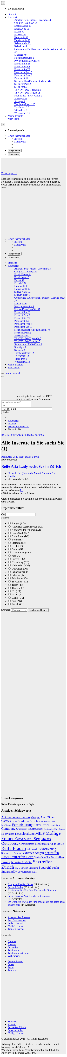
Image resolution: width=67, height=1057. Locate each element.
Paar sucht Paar (23, 75)
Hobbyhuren (7, 833)
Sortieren (6, 609)
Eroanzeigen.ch (9, 173)
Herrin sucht (22, 40)
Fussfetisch (55, 825)
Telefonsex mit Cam (18, 953)
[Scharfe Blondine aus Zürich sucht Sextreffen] (33, 393)
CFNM (14, 821)
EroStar (12, 476)
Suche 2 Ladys (15, 887)
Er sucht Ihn (22, 63)
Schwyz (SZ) (18, 575)
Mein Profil (14, 118)
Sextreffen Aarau (11, 853)
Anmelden (14, 154)
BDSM (26, 817)
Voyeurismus (24, 871)
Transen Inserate (16, 929)
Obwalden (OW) (20, 568)
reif (62, 844)
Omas (11, 964)
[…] (22, 490)
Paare (10, 967)
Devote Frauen (15, 961)
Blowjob (35, 817)
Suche (6, 412)
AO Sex (6, 817)
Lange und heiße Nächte (20, 884)
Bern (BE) (16, 539)
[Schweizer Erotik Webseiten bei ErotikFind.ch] (33, 1016)
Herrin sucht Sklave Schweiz (54, 829)
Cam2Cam (48, 817)
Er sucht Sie (22, 69)
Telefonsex (13, 950)
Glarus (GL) (17, 549)
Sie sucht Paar (22, 84)
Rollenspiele (32, 849)
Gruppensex (21, 829)
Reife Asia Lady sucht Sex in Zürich (31, 466)
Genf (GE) (17, 546)
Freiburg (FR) (18, 542)
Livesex (12, 944)
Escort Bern (35, 821)
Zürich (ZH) (17, 604)
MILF (40, 833)
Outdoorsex (11, 843)
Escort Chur (45, 821)
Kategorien (13, 17)
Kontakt (12, 1024)
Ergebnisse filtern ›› (38, 610)
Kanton (5, 517)
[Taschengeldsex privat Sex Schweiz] (12, 393)
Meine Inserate (15, 116)
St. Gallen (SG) (19, 581)
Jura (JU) (16, 555)
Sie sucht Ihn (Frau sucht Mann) (32, 81)
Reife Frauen (13, 848)
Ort (3, 514)
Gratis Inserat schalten (19, 135)
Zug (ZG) (16, 601)
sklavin (17, 868)
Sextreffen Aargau (32, 853)
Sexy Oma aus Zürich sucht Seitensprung (29, 896)
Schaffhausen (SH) (21, 572)
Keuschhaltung (25, 833)
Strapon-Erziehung (29, 868)
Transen (12, 970)
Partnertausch (42, 843)
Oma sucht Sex (27, 838)
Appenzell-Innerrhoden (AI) (26, 529)
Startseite (12, 14)
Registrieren (14, 150)
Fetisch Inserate (16, 923)
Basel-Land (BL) (20, 536)
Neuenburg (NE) (20, 562)
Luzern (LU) (18, 559)
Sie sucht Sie (21, 86)
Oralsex (46, 839)
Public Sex (54, 843)
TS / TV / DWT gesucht (27, 89)
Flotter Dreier (41, 824)
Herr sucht (21, 37)
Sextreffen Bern (21, 857)
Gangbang (8, 828)
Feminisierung (22, 825)
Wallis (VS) (17, 597)
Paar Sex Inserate (17, 920)
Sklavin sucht (22, 46)
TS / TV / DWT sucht (27, 92)
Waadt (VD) (17, 594)
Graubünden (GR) (21, 552)
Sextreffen (13, 947)
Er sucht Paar (22, 66)
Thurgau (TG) (18, 588)
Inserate (18, 138)
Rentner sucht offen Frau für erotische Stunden (32, 890)
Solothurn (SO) (19, 578)
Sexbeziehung (47, 849)
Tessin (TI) (17, 584)
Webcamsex (14, 956)
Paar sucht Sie (23, 78)
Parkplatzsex (27, 843)
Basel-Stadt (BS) (20, 533)
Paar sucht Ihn (23, 72)
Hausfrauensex (35, 828)
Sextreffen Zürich (17, 1027)
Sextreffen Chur (42, 857)
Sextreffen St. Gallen (21, 862)
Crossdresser (23, 821)
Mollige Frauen (16, 926)
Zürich (34, 872)
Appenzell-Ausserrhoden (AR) (27, 526)
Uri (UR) (16, 591)
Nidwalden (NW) (20, 565)
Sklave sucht (22, 43)
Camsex (6, 821)
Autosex (17, 817)
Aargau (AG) (18, 523)
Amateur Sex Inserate (19, 917)
